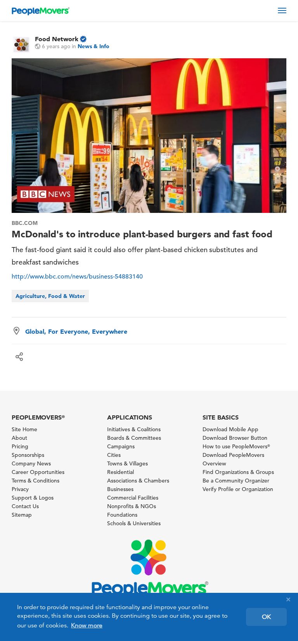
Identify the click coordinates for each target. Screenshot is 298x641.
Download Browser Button (235, 437)
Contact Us (25, 506)
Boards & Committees (134, 437)
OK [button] (266, 617)
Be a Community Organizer (236, 480)
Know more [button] (86, 625)
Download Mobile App (230, 429)
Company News (31, 463)
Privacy (20, 489)
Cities (114, 454)
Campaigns (121, 446)
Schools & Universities (134, 523)
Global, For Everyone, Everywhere (76, 331)
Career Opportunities (38, 472)
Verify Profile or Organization (238, 489)
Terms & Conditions (35, 480)
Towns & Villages (127, 463)
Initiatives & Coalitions (134, 429)
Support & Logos (33, 497)
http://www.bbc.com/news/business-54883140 (77, 276)
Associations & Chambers (138, 480)
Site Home (24, 429)
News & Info (93, 46)
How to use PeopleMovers (236, 446)
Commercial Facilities (132, 497)
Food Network (56, 39)
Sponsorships (28, 454)
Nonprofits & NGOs (131, 506)
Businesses (120, 489)
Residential (120, 472)
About (19, 437)
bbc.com (25, 222)
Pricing (20, 446)
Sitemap (22, 514)
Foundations (122, 514)
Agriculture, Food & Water (50, 296)
